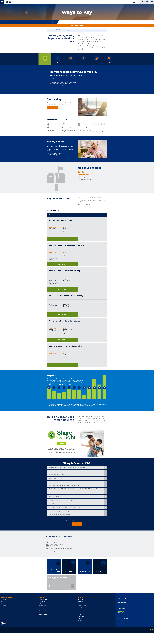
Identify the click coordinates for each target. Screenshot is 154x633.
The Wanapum (81, 608)
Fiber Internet (42, 601)
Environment (80, 614)
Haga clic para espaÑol (77, 25)
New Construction (43, 610)
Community (80, 610)
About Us (80, 597)
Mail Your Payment (70, 62)
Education (80, 612)
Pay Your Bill (71, 22)
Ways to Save (89, 22)
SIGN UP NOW (52, 108)
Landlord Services (43, 608)
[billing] (49, 586)
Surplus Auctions (42, 612)
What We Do (80, 601)
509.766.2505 (122, 602)
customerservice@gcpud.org (123, 618)
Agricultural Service (43, 614)
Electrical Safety (81, 616)
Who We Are (80, 599)
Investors (80, 620)
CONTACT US (77, 524)
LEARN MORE (61, 443)
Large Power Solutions (43, 599)
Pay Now (45, 62)
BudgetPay (96, 62)
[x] (144, 629)
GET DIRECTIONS (62, 239)
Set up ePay (58, 62)
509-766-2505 (52, 145)
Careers (79, 603)
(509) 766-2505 (65, 75)
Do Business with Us (82, 605)
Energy (40, 603)
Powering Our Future (82, 607)
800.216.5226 (122, 598)
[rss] (148, 629)
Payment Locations (83, 62)
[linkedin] (146, 629)
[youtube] (150, 629)
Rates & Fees (80, 22)
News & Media (81, 618)
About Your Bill (4, 607)
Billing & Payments (51, 22)
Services (41, 597)
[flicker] (152, 629)
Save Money (3, 608)
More (97, 22)
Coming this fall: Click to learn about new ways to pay (60, 30)
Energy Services (42, 605)
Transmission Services (43, 607)
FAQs (109, 62)
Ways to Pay (62, 22)
